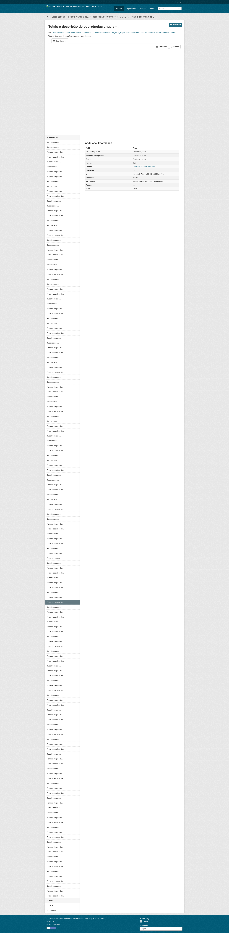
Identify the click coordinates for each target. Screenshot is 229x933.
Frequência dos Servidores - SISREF (109, 16)
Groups (143, 8)
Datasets (118, 8)
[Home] (48, 16)
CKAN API (50, 921)
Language (144, 925)
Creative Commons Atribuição (144, 166)
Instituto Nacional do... (78, 16)
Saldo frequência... (54, 142)
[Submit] (179, 8)
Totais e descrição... (54, 558)
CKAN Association (53, 924)
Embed (176, 46)
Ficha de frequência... (55, 152)
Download (176, 25)
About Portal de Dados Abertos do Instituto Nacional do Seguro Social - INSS (75, 918)
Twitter (51, 905)
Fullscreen (162, 46)
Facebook (52, 910)
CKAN (144, 921)
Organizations (131, 8)
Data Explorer (60, 41)
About (152, 8)
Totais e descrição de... (142, 16)
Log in (179, 2)
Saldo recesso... (53, 147)
